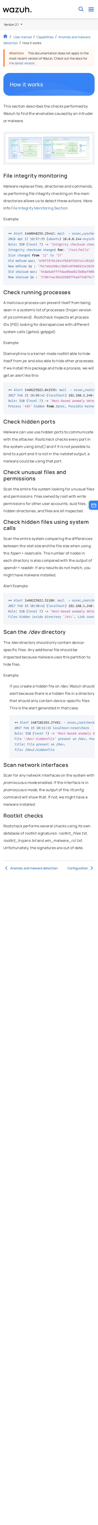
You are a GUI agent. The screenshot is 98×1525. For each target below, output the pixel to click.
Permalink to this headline (46, 84)
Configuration (77, 868)
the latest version (22, 63)
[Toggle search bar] (81, 9)
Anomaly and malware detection (33, 868)
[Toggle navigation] (91, 9)
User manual (22, 37)
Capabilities (45, 37)
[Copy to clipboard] (89, 231)
